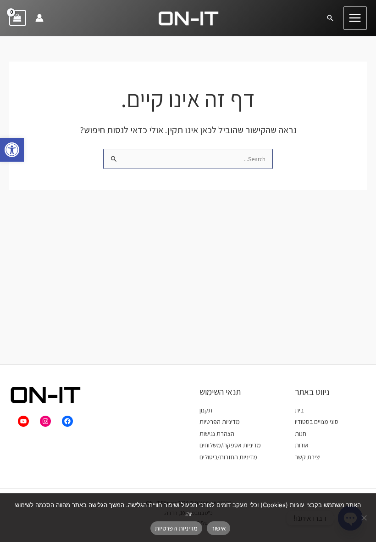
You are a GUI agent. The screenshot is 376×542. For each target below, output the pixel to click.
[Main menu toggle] (355, 18)
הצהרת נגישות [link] (216, 433)
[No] (364, 517)
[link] (12, 150)
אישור (218, 528)
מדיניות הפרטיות (176, 528)
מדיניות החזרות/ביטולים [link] (228, 457)
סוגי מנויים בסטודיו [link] (316, 422)
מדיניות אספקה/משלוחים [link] (230, 445)
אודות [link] (302, 445)
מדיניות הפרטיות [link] (219, 422)
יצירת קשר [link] (308, 457)
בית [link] (299, 410)
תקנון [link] (205, 410)
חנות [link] (300, 433)
